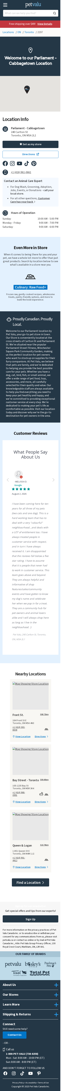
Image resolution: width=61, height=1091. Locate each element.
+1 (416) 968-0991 (19, 794)
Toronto (29, 32)
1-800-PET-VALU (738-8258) (22, 1054)
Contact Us (15, 1035)
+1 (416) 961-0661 (21, 172)
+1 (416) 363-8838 (19, 728)
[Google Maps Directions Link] (31, 684)
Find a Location (28, 882)
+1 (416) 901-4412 (19, 859)
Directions (40, 736)
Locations (8, 32)
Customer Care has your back (30, 200)
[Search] (54, 13)
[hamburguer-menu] (5, 5)
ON (19, 32)
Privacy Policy (18, 1083)
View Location (22, 736)
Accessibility (31, 1083)
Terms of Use (43, 1083)
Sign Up (30, 919)
